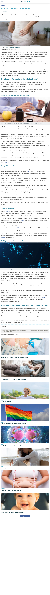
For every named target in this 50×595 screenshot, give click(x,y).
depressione (8, 286)
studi (27, 171)
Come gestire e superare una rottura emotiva (15, 468)
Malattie (3, 378)
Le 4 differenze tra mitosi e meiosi (12, 446)
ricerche (7, 211)
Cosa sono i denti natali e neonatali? (12, 512)
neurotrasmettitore (15, 228)
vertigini (3, 237)
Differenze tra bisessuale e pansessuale (13, 424)
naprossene (6, 162)
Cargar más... (25, 516)
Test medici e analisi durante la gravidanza (14, 357)
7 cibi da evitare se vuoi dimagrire (11, 490)
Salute (2, 355)
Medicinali (3, 5)
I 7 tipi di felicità (6, 401)
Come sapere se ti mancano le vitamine (13, 379)
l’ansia (22, 220)
